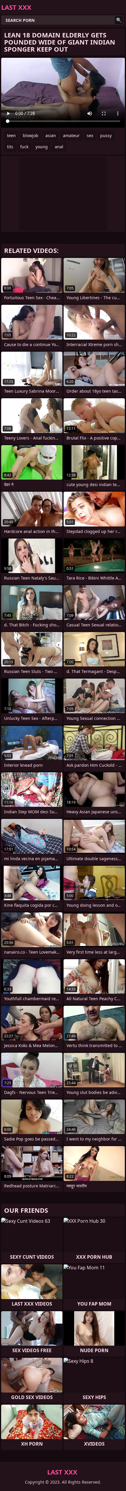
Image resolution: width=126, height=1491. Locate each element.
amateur (71, 135)
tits (10, 146)
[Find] (119, 20)
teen (11, 135)
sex (90, 135)
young (41, 146)
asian (50, 135)
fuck (24, 146)
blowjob (30, 135)
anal (59, 146)
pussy (106, 135)
